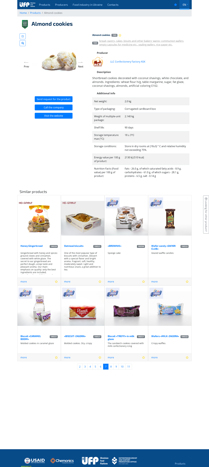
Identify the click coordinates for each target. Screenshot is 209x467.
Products (44, 4)
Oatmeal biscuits (74, 245)
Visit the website (53, 115)
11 (128, 366)
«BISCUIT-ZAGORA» (75, 336)
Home (23, 13)
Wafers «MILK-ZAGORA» (165, 336)
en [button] (184, 4)
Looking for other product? (206, 216)
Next (80, 66)
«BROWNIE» (114, 245)
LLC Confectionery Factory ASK (127, 61)
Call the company (54, 107)
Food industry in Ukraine (88, 4)
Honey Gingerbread (32, 245)
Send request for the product (54, 99)
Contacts (112, 4)
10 (122, 366)
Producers (61, 4)
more (24, 281)
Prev (26, 66)
